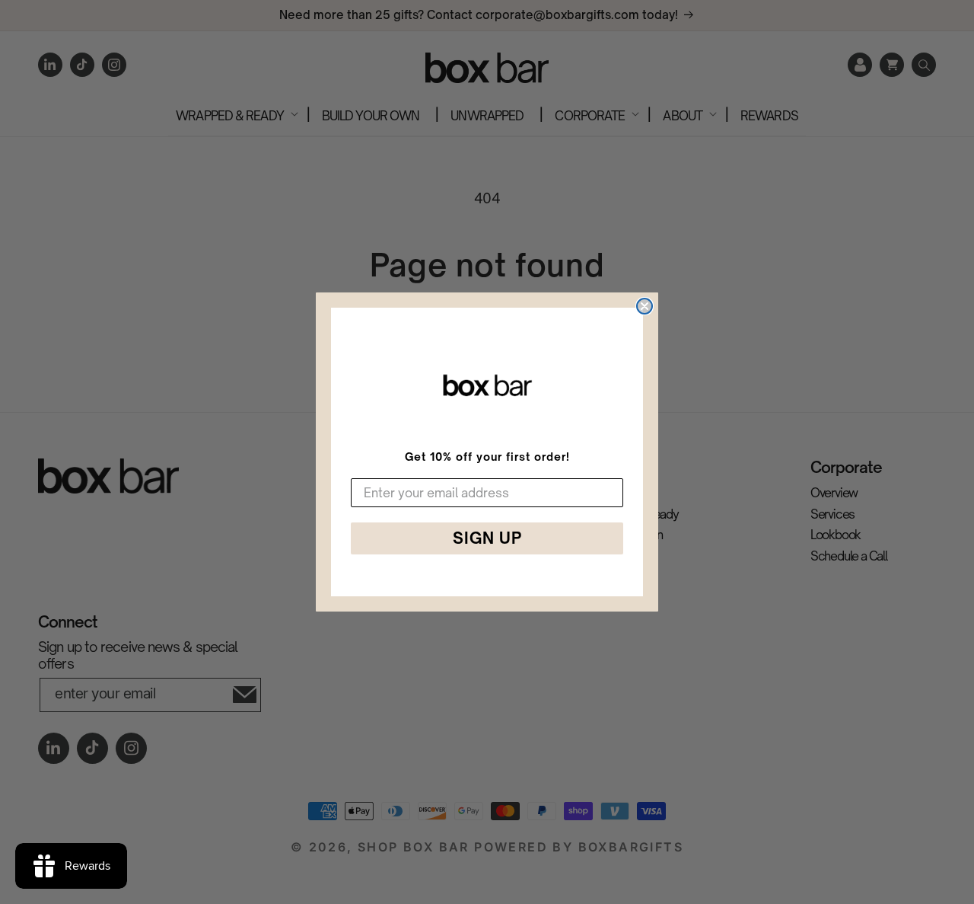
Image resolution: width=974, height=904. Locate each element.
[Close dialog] (644, 306)
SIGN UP (487, 538)
